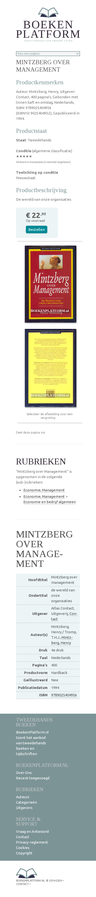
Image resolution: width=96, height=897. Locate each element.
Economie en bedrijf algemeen (49, 502)
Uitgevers (24, 808)
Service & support (28, 821)
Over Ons (24, 773)
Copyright (24, 853)
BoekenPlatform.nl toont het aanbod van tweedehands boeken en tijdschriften (32, 743)
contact (22, 884)
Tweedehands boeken (34, 722)
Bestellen (36, 229)
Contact (22, 837)
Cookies (23, 848)
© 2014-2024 (54, 880)
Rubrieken (29, 789)
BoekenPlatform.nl (42, 765)
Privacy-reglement (32, 842)
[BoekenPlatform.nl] (48, 23)
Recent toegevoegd (32, 778)
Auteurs (22, 797)
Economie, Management (44, 490)
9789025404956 (64, 695)
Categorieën (26, 802)
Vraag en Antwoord (32, 831)
